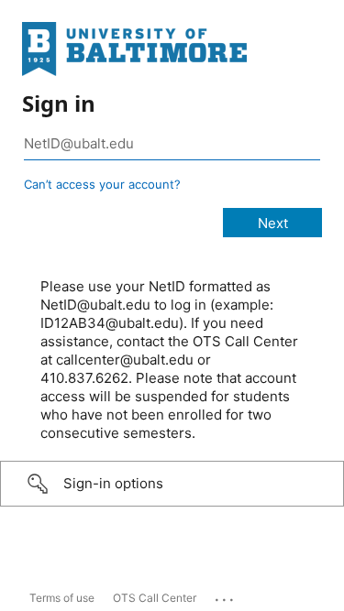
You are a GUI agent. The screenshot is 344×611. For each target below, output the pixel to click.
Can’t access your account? (102, 184)
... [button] (226, 595)
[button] (172, 484)
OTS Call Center (154, 598)
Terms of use (61, 598)
